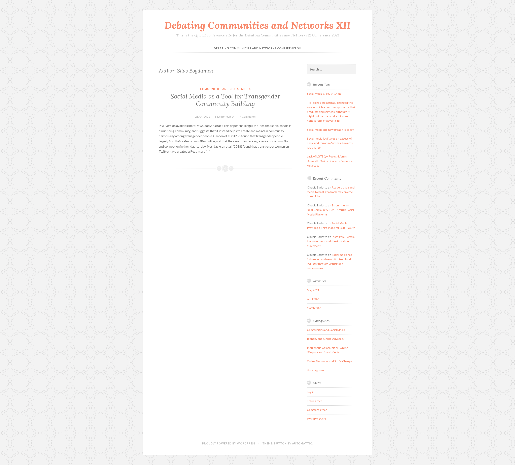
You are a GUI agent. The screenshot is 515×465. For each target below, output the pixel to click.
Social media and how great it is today (330, 129)
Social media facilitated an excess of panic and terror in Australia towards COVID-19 (330, 143)
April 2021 (313, 299)
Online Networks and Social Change (329, 361)
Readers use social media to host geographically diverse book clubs (331, 192)
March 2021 (314, 308)
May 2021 (313, 290)
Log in (310, 392)
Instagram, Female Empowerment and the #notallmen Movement (331, 241)
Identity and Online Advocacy (325, 338)
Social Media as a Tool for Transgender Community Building (225, 100)
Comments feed (317, 409)
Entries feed (314, 401)
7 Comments (248, 116)
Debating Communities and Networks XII (257, 25)
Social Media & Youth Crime (324, 93)
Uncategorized (316, 370)
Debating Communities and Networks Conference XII (257, 48)
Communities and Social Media (225, 89)
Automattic (302, 443)
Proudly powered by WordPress (229, 443)
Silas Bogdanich (225, 116)
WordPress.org (316, 418)
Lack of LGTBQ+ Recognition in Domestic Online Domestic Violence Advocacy (329, 161)
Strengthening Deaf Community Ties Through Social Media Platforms (330, 210)
